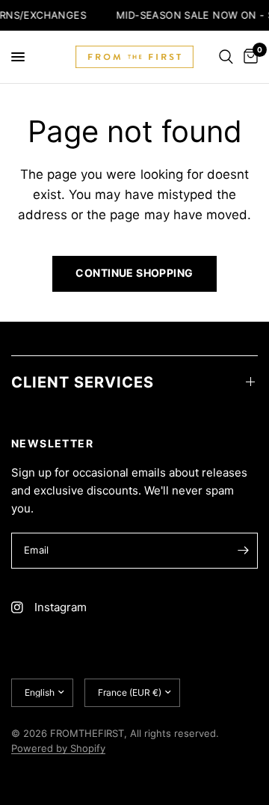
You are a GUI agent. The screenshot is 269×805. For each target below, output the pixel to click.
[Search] (226, 57)
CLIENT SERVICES (82, 382)
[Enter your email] (243, 551)
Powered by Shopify (58, 748)
